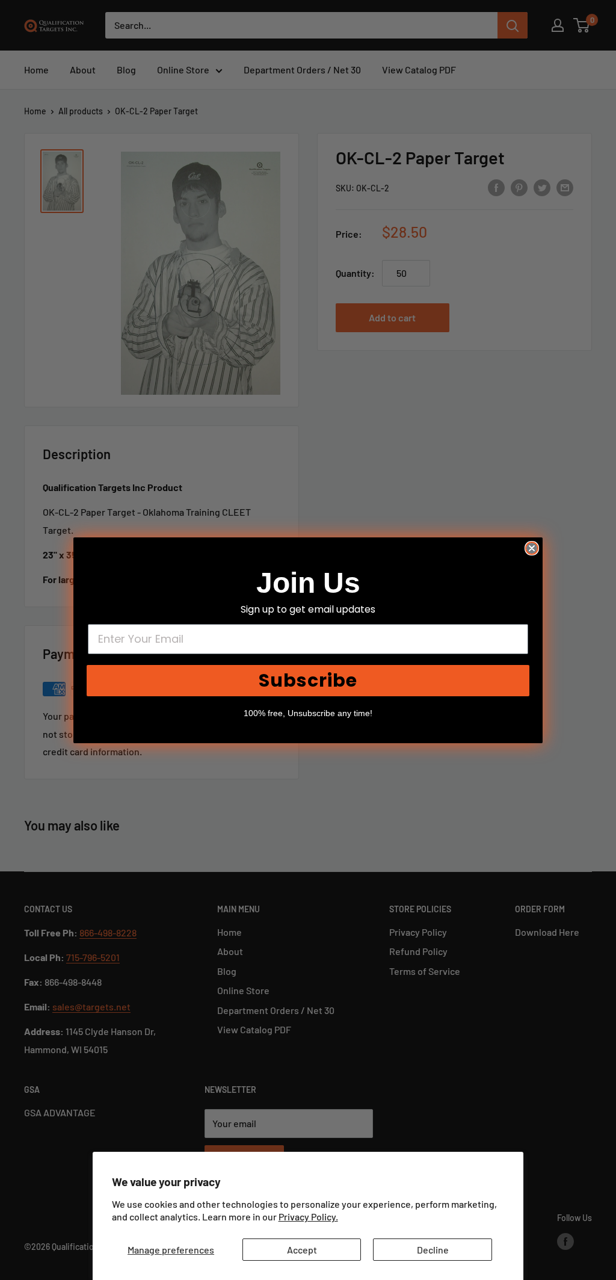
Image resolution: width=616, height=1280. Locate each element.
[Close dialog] (532, 548)
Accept (302, 1249)
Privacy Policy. (308, 1216)
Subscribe (308, 680)
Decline (433, 1249)
